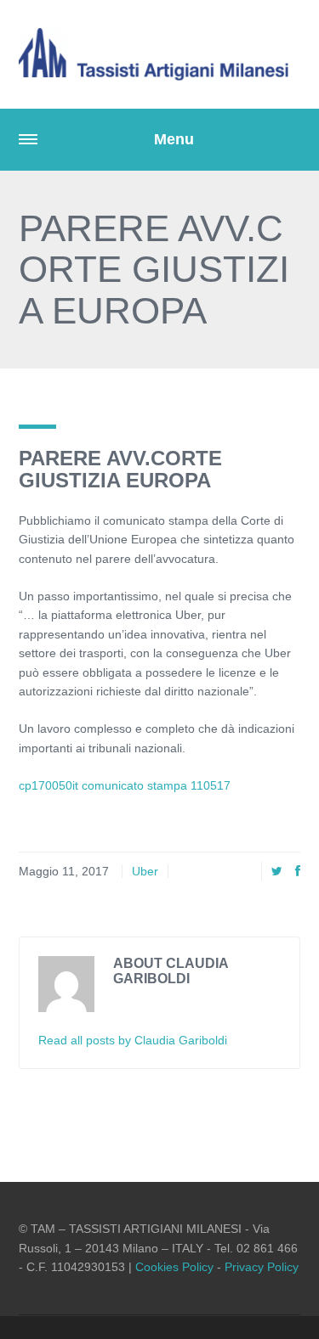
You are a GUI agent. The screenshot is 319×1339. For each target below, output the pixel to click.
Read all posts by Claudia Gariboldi (132, 1040)
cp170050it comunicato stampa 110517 (125, 785)
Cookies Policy (174, 1267)
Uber (145, 871)
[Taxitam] (159, 54)
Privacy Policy (262, 1267)
